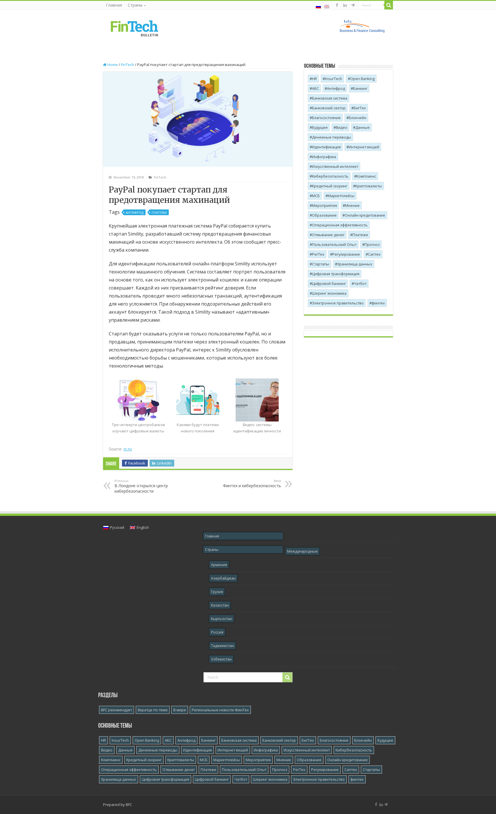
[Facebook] (337, 5)
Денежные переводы (331, 137)
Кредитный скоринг (329, 186)
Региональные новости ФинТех (220, 709)
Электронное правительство (338, 303)
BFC (129, 804)
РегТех (318, 254)
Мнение (352, 205)
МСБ (316, 195)
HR (314, 78)
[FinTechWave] (353, 5)
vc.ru (127, 449)
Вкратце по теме (153, 709)
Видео (341, 127)
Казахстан (220, 605)
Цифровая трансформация (335, 273)
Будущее (320, 127)
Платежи (159, 212)
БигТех (360, 107)
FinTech (127, 64)
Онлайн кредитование (365, 215)
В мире (179, 709)
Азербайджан (223, 578)
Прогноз (372, 244)
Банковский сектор (329, 107)
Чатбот (360, 283)
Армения (219, 564)
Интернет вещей (364, 146)
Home (112, 64)
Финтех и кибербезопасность (252, 483)
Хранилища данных (354, 264)
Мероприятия (324, 205)
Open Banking (362, 78)
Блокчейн (357, 117)
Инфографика (324, 156)
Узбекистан (221, 659)
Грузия (217, 591)
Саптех (374, 254)
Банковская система (329, 98)
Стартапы (320, 264)
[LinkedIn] (345, 5)
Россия (217, 632)
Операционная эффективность (340, 225)
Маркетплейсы (341, 195)
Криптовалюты (368, 186)
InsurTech (333, 78)
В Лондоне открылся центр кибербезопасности (141, 486)
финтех (378, 303)
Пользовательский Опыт (334, 244)
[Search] (388, 5)
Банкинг (360, 88)
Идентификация (326, 146)
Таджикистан (222, 645)
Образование (324, 215)
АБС (315, 88)
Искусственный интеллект (335, 166)
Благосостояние (326, 117)
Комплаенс (366, 176)
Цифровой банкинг (329, 283)
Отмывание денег (328, 234)
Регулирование (346, 254)
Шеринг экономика (329, 293)
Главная (114, 5)
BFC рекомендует (116, 709)
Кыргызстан (221, 618)
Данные (362, 127)
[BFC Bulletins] (134, 28)
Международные (302, 551)
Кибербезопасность (330, 176)
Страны (135, 5)
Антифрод (135, 212)
